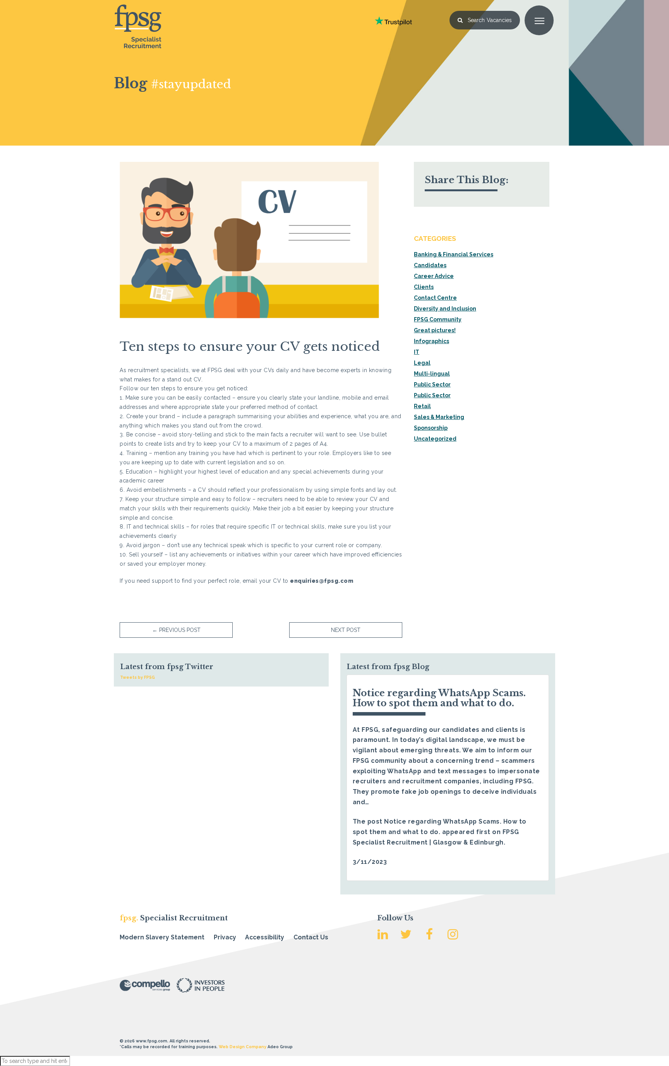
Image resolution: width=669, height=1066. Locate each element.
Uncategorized (435, 439)
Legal (422, 363)
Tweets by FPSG (137, 677)
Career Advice (434, 276)
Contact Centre (435, 298)
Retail (422, 406)
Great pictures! (435, 330)
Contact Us (310, 937)
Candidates (430, 265)
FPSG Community (437, 319)
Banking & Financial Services (453, 254)
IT (416, 352)
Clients (424, 287)
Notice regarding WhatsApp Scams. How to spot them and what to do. (439, 698)
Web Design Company (242, 1046)
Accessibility (264, 937)
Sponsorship (431, 428)
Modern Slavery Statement (162, 937)
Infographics (431, 341)
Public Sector (432, 384)
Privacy (225, 937)
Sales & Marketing (439, 417)
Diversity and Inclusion (445, 309)
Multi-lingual (432, 374)
